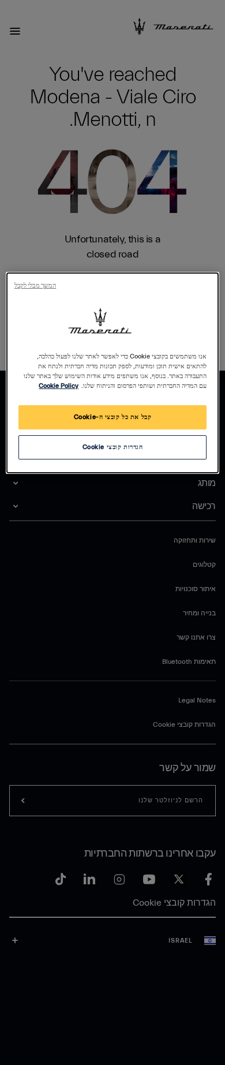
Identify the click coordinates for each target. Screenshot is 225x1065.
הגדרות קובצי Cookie (112, 447)
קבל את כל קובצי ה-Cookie (113, 417)
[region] (113, 373)
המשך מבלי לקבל (35, 285)
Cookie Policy (58, 386)
